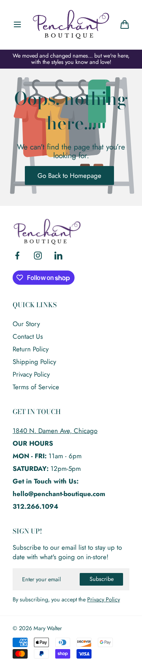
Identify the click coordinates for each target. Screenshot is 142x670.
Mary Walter (48, 628)
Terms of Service (36, 387)
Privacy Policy (31, 374)
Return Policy (31, 349)
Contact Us (28, 336)
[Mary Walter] (71, 24)
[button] (17, 24)
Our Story (26, 323)
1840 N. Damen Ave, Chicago (55, 430)
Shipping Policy (34, 361)
